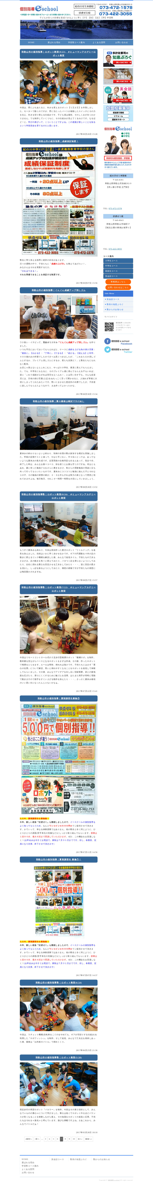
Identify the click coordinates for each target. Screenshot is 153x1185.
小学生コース (111, 261)
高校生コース (111, 271)
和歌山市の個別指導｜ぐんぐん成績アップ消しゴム (59, 290)
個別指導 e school (114, 1180)
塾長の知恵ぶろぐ (115, 304)
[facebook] (118, 343)
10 (74, 1139)
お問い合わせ (121, 42)
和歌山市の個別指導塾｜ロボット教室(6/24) (59, 982)
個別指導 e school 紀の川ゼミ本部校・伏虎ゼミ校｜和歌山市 (39, 9)
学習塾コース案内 (76, 42)
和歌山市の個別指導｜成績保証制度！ (59, 141)
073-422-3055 (115, 249)
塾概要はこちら (118, 282)
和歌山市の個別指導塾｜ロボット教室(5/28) (59, 1057)
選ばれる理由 (54, 42)
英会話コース (111, 276)
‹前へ (37, 1139)
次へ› (80, 1139)
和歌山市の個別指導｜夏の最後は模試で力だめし (58, 401)
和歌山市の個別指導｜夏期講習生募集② (59, 698)
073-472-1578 (115, 209)
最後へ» (88, 1139)
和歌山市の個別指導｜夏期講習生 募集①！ (58, 859)
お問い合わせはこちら (118, 287)
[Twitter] (118, 351)
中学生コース (111, 266)
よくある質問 (99, 42)
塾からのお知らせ (115, 309)
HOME (31, 42)
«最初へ (28, 1139)
